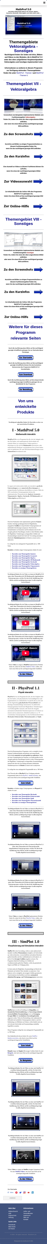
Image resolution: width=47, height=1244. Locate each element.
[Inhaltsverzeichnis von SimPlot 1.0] (25, 1045)
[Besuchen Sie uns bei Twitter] (20, 1192)
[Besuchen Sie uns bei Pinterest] (15, 1192)
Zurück (13, 1198)
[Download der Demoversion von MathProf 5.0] (26, 357)
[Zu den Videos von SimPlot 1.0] (26, 1179)
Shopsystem (17, 1241)
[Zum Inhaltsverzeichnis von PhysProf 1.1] (25, 783)
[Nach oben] (41, 1240)
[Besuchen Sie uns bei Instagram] (24, 1192)
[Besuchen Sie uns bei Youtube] (28, 1192)
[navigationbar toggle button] (44, 2)
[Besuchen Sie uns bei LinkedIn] (32, 1192)
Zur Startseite (12, 1189)
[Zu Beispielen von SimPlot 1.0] (25, 1060)
